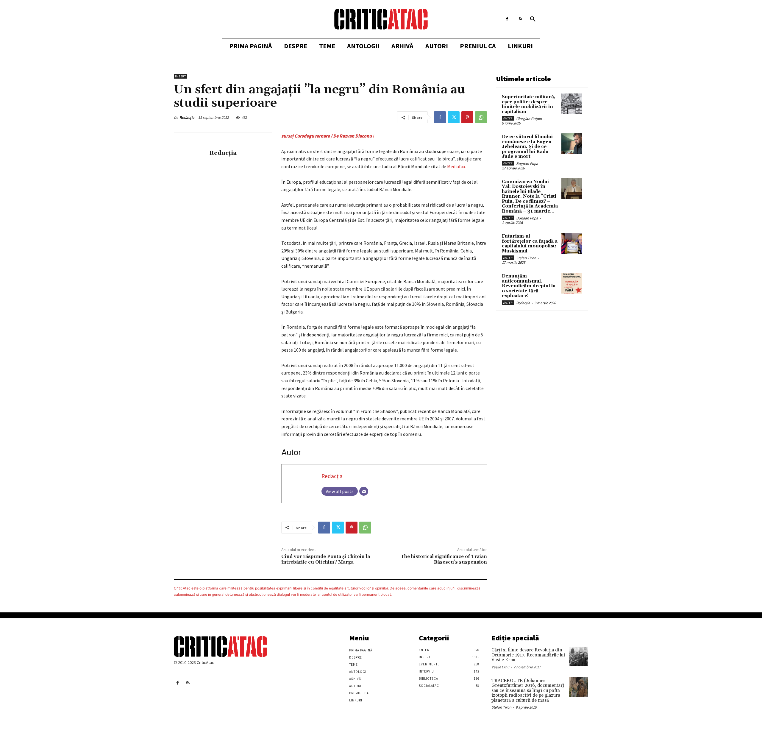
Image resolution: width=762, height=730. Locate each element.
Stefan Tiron (526, 258)
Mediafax (456, 166)
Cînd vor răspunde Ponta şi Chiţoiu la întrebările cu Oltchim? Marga (325, 559)
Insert (180, 76)
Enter (508, 118)
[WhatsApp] (481, 117)
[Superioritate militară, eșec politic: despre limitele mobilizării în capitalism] (571, 103)
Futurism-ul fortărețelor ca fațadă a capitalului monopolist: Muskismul (530, 243)
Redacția (186, 117)
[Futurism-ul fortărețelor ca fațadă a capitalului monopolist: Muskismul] (571, 243)
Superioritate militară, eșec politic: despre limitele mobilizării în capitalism (528, 104)
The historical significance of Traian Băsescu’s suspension (444, 559)
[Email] (363, 491)
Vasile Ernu (500, 667)
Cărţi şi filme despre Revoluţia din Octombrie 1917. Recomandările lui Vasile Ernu (528, 655)
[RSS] (520, 19)
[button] (533, 19)
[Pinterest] (467, 117)
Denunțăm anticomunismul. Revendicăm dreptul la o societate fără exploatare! (528, 286)
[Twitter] (454, 117)
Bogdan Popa (527, 163)
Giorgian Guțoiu (529, 118)
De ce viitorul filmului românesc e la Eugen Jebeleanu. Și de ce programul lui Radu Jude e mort (527, 146)
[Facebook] (507, 19)
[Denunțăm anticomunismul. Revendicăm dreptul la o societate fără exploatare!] (571, 283)
